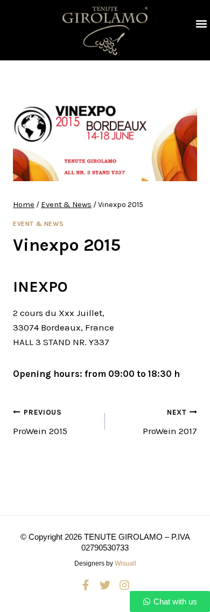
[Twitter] (105, 585)
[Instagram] (124, 585)
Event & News (38, 224)
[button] (201, 24)
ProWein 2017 (170, 422)
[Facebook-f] (85, 585)
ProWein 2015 (40, 422)
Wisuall (125, 563)
